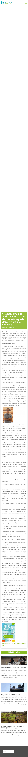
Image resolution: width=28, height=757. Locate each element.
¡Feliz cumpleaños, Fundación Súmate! (10, 694)
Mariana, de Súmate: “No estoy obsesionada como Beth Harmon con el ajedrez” (13, 668)
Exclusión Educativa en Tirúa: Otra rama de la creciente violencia (12, 726)
